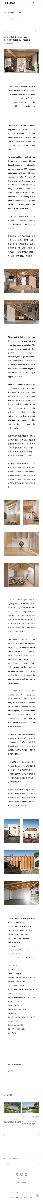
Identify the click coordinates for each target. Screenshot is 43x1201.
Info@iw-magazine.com (21, 1178)
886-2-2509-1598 (21, 1182)
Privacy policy (17, 1192)
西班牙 (17, 19)
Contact (32, 1192)
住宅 (8, 19)
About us (11, 1192)
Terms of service (25, 1192)
